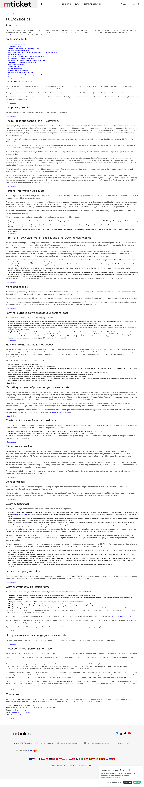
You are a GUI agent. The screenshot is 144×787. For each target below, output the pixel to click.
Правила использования (69, 743)
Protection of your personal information (22, 77)
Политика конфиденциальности (98, 743)
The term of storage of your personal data (22, 62)
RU (134, 4)
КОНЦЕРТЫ (66, 4)
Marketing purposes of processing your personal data (26, 60)
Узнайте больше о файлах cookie (111, 777)
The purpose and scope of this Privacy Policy (23, 48)
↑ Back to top (11, 103)
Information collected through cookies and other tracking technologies (32, 52)
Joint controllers (14, 66)
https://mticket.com (13, 35)
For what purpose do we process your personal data (26, 56)
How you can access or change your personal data (25, 75)
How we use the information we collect (21, 58)
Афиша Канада (10, 13)
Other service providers (16, 64)
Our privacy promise (15, 46)
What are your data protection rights (20, 73)
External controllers (15, 69)
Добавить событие (92, 4)
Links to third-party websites (18, 71)
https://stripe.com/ (20, 514)
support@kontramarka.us (106, 406)
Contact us (12, 79)
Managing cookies (14, 54)
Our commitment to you (16, 44)
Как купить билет (123, 743)
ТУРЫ (77, 4)
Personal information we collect (19, 50)
